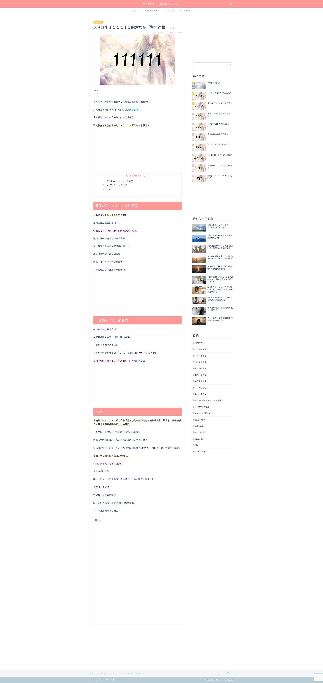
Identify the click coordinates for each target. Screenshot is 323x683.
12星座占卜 (200, 451)
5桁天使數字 (201, 375)
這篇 (138, 361)
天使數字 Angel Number (161, 3)
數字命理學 (185, 10)
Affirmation (200, 426)
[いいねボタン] (96, 520)
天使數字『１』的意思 (117, 185)
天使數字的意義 (202, 407)
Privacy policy (97, 680)
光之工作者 (200, 420)
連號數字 (199, 343)
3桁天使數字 (201, 362)
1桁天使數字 (201, 349)
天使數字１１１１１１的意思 (120, 181)
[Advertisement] (137, 150)
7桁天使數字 (201, 388)
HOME (136, 10)
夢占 (197, 445)
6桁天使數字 (98, 22)
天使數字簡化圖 (152, 10)
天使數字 (133, 110)
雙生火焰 (170, 10)
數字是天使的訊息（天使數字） (209, 400)
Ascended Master (203, 413)
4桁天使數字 (201, 368)
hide (145, 176)
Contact (109, 680)
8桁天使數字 (201, 394)
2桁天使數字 (201, 356)
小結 (109, 189)
